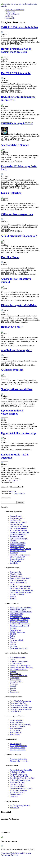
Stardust (13, 672)
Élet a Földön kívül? (17, 557)
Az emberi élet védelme (18, 530)
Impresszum (5, 853)
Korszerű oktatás (16, 516)
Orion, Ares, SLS (16, 682)
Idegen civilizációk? (17, 559)
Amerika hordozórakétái (18, 676)
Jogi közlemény (25, 853)
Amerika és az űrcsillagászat (20, 666)
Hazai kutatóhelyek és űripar (20, 578)
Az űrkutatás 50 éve (17, 792)
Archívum (9, 16)
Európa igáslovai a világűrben (20, 607)
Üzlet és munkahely (17, 518)
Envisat (12, 638)
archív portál (11, 491)
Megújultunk (10, 12)
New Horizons (15, 680)
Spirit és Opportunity (17, 657)
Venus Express (15, 630)
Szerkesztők (9, 18)
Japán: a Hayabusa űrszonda (20, 724)
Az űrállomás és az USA (19, 670)
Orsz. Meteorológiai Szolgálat (20, 592)
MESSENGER (15, 674)
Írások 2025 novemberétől (14, 10)
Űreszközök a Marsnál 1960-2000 (22, 778)
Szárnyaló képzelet (17, 547)
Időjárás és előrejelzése (18, 534)
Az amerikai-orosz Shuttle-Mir (21, 770)
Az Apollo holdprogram (18, 774)
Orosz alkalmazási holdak (19, 705)
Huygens (13, 628)
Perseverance (14, 692)
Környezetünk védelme (18, 522)
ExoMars (13, 646)
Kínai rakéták (15, 735)
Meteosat (13, 642)
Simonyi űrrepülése (17, 594)
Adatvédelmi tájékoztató (9, 855)
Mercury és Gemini (17, 784)
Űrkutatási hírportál (12, 14)
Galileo (12, 636)
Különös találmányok (17, 545)
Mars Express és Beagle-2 (19, 626)
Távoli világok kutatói (18, 551)
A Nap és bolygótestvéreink (20, 618)
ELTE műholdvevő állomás (20, 588)
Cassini (12, 659)
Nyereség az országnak (18, 580)
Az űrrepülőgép (15, 744)
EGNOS (13, 634)
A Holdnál (14, 684)
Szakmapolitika (15, 572)
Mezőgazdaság (15, 520)
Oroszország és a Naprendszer (21, 707)
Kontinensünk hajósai (18, 610)
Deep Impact (14, 678)
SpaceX (13, 688)
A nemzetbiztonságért (18, 543)
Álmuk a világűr (16, 574)
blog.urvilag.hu (19, 493)
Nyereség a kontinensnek (19, 622)
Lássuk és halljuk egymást (19, 532)
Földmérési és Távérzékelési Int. (21, 590)
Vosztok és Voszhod (17, 782)
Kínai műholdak (16, 732)
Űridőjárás (14, 563)
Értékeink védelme (16, 536)
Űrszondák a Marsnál (17, 748)
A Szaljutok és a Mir (17, 772)
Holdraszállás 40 (16, 794)
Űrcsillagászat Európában (19, 620)
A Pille (12, 584)
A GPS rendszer (16, 663)
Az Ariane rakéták (16, 640)
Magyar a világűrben (17, 786)
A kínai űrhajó (15, 730)
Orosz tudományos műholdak (20, 709)
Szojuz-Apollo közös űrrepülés (21, 788)
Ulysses (13, 644)
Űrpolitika (13, 541)
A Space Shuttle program (19, 661)
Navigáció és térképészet (19, 526)
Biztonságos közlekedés (18, 528)
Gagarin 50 (14, 796)
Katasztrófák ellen (16, 524)
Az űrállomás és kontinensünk (21, 612)
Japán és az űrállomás (18, 726)
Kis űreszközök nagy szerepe (20, 549)
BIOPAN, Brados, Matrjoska (20, 586)
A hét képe (14, 553)
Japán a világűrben (16, 722)
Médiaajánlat (14, 853)
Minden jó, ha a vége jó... (19, 761)
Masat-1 (13, 596)
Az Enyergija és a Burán (19, 776)
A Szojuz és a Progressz (18, 746)
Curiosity (13, 686)
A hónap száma (15, 561)
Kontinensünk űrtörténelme (20, 624)
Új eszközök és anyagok (19, 539)
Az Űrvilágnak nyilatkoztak (20, 806)
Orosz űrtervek (15, 711)
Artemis (13, 690)
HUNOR (13, 598)
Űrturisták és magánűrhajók (20, 555)
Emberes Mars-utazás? (18, 750)
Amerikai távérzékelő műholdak (21, 668)
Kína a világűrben (16, 728)
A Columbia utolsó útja (18, 759)
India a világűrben (16, 720)
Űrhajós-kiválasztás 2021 (19, 648)
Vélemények (14, 808)
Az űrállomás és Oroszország (20, 701)
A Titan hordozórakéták (18, 790)
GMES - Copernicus (17, 632)
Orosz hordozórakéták (18, 703)
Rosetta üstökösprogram (18, 582)
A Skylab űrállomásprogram (20, 780)
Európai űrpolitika (16, 614)
